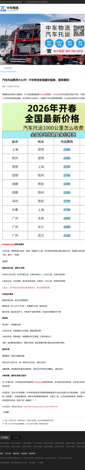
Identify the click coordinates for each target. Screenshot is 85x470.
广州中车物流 (37, 443)
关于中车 (8, 453)
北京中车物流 (15, 443)
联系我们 (32, 453)
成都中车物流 (59, 443)
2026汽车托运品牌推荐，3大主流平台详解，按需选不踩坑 (28, 424)
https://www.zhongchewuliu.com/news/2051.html (41, 407)
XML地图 (32, 463)
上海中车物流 (26, 443)
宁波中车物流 (37, 446)
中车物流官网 (4, 463)
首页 (1, 453)
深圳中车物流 (48, 443)
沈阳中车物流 (15, 446)
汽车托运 (42, 94)
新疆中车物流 (70, 443)
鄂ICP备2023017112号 (19, 463)
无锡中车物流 (59, 446)
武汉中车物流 (4, 443)
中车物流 (56, 94)
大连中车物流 (70, 446)
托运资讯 (8, 68)
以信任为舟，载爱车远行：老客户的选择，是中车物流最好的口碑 (30, 420)
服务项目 (16, 453)
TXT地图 (40, 463)
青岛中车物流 (26, 446)
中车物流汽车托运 (8, 244)
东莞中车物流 (48, 446)
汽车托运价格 (38, 382)
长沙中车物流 (4, 446)
